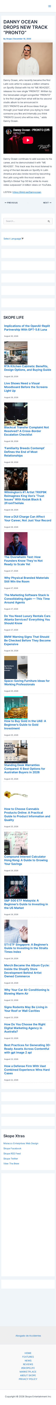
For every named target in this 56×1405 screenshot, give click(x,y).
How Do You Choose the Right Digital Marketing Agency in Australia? (24, 1028)
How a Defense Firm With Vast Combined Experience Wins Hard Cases (27, 1069)
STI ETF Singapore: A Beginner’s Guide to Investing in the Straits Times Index (26, 948)
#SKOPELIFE (28, 1368)
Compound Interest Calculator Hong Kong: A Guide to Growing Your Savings (26, 860)
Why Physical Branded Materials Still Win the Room (26, 579)
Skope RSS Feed (12, 1153)
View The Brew (11, 1163)
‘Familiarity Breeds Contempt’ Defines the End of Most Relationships (24, 451)
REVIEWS (28, 1364)
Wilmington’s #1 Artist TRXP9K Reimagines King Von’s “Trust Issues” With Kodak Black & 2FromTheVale (25, 497)
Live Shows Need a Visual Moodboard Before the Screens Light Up (26, 387)
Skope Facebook (12, 1148)
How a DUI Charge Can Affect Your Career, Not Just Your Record (27, 518)
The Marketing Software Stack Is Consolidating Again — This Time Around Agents (27, 598)
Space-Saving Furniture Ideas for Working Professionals (27, 682)
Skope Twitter (10, 1158)
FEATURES (28, 1356)
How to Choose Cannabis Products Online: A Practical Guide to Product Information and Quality (27, 814)
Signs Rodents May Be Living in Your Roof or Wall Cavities (25, 1008)
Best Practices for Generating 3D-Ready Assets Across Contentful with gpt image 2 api (27, 1048)
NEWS (28, 1360)
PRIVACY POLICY (28, 1379)
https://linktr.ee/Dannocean (26, 192)
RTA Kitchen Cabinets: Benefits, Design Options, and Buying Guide (27, 368)
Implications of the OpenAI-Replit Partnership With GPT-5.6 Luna (27, 327)
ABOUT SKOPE (28, 1375)
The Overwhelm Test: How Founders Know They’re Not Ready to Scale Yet (23, 560)
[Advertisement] (28, 1224)
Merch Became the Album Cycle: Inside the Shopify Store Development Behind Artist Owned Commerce (26, 971)
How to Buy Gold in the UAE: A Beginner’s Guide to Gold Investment (25, 724)
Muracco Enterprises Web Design (20, 1143)
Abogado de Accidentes (28, 1335)
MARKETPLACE (28, 1371)
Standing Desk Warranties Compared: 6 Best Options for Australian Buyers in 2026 (24, 768)
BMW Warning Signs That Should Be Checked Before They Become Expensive (27, 640)
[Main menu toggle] (49, 6)
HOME (28, 1353)
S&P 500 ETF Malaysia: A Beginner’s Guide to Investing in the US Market (26, 904)
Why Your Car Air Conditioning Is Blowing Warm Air (26, 991)
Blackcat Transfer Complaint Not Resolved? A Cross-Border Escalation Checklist (26, 431)
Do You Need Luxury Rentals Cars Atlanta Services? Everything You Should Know (27, 619)
